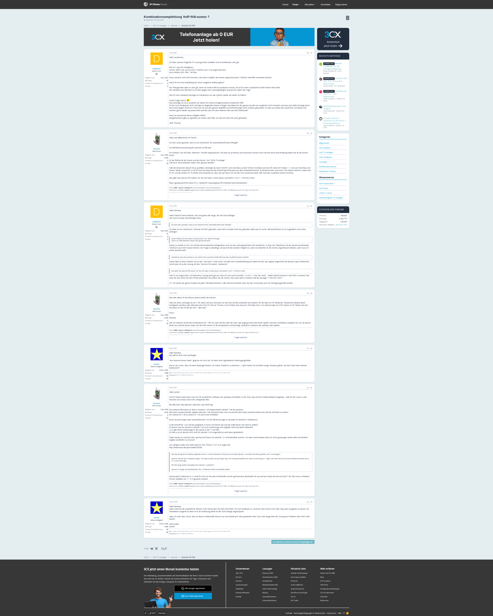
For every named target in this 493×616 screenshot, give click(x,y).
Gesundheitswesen (269, 597)
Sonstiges (323, 162)
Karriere (239, 577)
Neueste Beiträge (329, 56)
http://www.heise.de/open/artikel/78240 (185, 447)
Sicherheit (323, 597)
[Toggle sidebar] (347, 18)
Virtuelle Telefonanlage (299, 573)
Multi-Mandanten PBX (270, 585)
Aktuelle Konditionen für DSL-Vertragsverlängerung (332, 66)
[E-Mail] (161, 548)
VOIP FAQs (324, 585)
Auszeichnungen (242, 585)
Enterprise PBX (267, 573)
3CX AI (293, 597)
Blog (322, 577)
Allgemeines (324, 143)
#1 (311, 53)
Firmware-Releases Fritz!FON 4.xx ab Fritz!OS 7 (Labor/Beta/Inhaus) (334, 120)
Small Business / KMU (270, 577)
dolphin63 (149, 20)
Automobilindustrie (269, 600)
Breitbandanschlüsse (327, 166)
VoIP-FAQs (323, 188)
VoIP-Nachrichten (326, 183)
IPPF (153, 613)
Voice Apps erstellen (298, 577)
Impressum (331, 613)
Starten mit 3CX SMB (327, 573)
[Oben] (344, 613)
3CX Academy (325, 581)
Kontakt (238, 597)
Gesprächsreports (297, 589)
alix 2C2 (187, 190)
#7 (311, 502)
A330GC (176, 188)
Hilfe (340, 613)
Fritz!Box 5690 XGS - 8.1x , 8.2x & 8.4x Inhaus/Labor (335, 81)
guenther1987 (341, 224)
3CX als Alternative (327, 593)
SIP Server (294, 581)
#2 (311, 133)
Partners (239, 581)
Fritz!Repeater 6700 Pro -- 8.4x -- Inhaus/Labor (335, 94)
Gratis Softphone (297, 585)
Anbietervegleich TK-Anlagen (331, 197)
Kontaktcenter (267, 581)
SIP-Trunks (294, 600)
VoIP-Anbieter (325, 148)
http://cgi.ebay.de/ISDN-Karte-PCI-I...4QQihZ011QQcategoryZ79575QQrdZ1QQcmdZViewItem (208, 183)
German (162, 613)
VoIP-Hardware (325, 157)
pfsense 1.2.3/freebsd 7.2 (185, 188)
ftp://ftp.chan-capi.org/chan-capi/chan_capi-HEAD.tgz (191, 404)
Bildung (265, 593)
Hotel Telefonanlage (269, 589)
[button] (299, 4)
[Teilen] (307, 53)
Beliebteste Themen (327, 171)
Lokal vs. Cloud (325, 193)
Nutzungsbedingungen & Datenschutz (309, 613)
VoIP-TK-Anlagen (326, 152)
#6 (311, 388)
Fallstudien (240, 589)
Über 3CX (239, 573)
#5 (311, 348)
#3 (311, 206)
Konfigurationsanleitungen (329, 589)
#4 (311, 293)
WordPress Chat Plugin (299, 593)
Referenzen (324, 600)
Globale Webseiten (243, 593)
